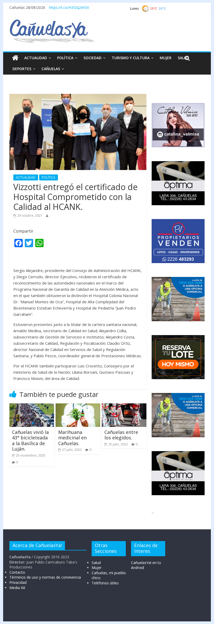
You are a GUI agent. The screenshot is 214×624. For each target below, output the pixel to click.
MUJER (165, 57)
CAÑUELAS (50, 68)
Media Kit (17, 587)
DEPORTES (22, 68)
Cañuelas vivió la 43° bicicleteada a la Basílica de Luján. (30, 440)
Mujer (97, 567)
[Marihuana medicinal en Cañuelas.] (78, 406)
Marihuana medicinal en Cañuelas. (72, 437)
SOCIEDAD (93, 57)
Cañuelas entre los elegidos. (121, 435)
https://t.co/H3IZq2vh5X (69, 7)
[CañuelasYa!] (52, 22)
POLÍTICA (65, 57)
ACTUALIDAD (35, 57)
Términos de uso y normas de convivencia (45, 577)
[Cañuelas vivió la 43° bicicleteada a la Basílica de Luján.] (31, 406)
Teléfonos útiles (105, 582)
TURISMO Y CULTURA (131, 57)
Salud (96, 562)
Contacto (17, 572)
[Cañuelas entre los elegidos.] (124, 406)
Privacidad (18, 582)
